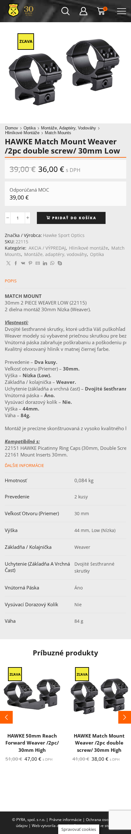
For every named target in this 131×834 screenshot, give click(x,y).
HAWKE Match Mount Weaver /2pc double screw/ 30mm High (99, 742)
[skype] (59, 263)
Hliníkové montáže (22, 133)
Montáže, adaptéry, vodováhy (68, 128)
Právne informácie (65, 819)
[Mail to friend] (37, 263)
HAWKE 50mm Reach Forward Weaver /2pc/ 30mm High (32, 742)
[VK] (23, 263)
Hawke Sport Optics (64, 235)
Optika (30, 128)
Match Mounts (58, 133)
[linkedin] (45, 263)
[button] (6, 717)
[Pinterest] (30, 263)
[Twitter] (8, 263)
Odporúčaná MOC (29, 190)
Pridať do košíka (74, 217)
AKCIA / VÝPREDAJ (47, 248)
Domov (11, 128)
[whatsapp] (52, 263)
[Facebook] (15, 263)
